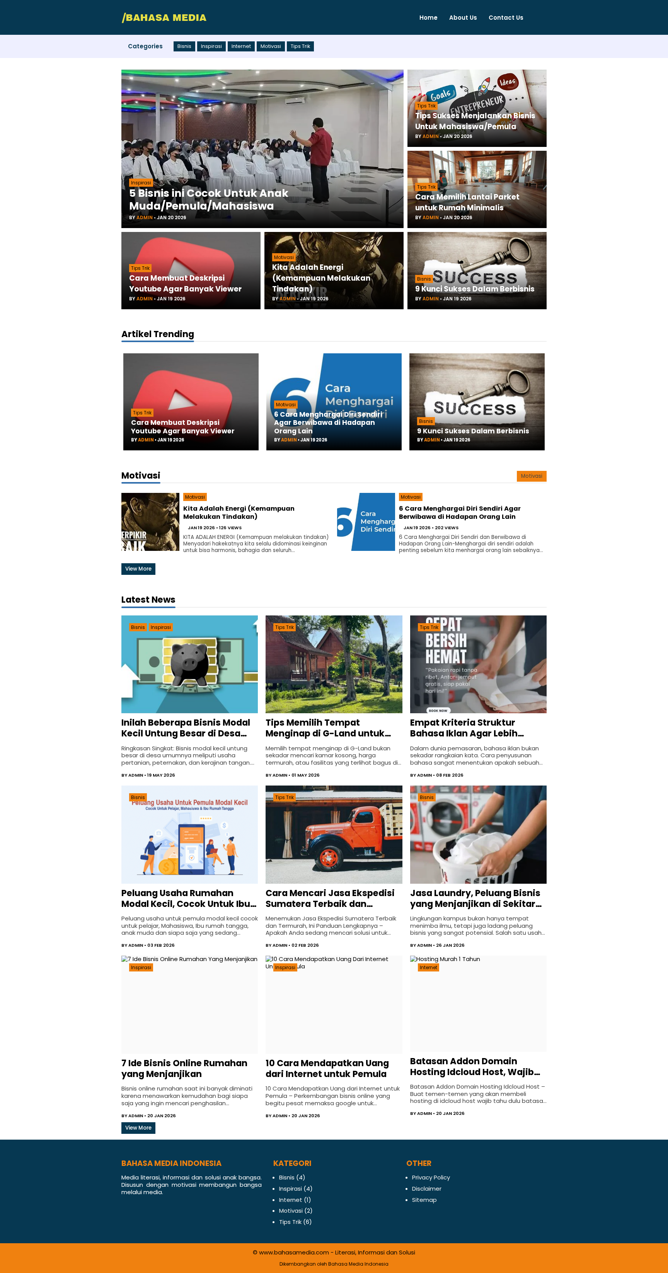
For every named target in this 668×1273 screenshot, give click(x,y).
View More (138, 569)
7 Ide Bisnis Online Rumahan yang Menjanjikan (184, 1068)
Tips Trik (300, 46)
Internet (241, 46)
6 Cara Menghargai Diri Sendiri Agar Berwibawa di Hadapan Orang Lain (328, 423)
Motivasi (271, 46)
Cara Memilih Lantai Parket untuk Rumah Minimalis (467, 202)
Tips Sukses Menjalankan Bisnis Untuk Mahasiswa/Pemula (475, 121)
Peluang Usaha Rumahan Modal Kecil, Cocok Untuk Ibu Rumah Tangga (185, 898)
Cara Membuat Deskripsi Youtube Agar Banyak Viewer (185, 283)
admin (144, 217)
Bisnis (184, 46)
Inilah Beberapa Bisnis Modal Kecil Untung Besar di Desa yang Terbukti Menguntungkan (185, 728)
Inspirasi (211, 46)
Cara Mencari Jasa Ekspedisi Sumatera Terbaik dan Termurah (330, 898)
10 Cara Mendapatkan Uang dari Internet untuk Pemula (327, 1068)
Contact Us (506, 18)
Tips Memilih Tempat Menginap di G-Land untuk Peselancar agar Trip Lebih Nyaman (325, 728)
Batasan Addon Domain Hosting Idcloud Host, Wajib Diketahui (472, 1066)
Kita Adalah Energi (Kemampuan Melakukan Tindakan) (321, 278)
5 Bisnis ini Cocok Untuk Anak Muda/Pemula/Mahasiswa (208, 199)
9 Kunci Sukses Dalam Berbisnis (475, 289)
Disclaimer (426, 1188)
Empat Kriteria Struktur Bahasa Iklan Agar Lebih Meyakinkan (464, 728)
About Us (463, 18)
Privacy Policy (431, 1177)
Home (428, 18)
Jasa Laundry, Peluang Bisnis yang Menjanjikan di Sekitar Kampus (475, 898)
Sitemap (424, 1200)
